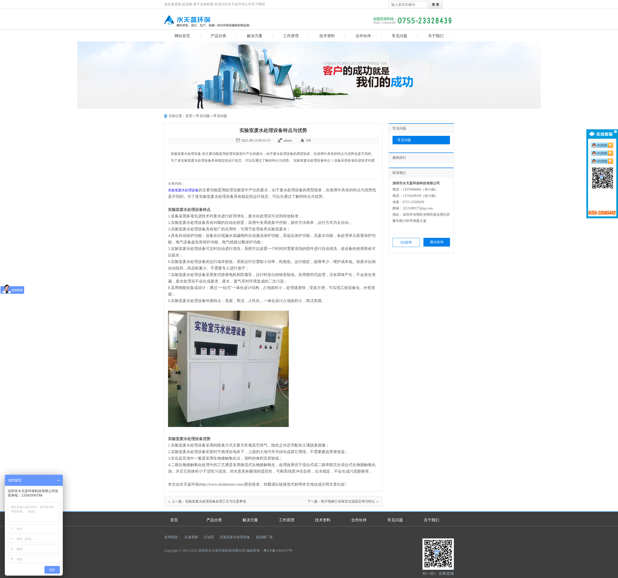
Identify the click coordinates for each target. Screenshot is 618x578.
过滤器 (209, 537)
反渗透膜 (191, 537)
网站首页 (182, 36)
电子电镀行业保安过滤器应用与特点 (348, 501)
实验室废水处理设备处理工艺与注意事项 (215, 501)
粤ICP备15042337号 (277, 550)
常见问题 (399, 36)
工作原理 (291, 36)
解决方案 (254, 36)
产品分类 (218, 36)
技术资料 (327, 36)
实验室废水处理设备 (235, 537)
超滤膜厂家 (264, 537)
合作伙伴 (363, 36)
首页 (188, 116)
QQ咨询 (406, 242)
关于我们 (435, 36)
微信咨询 (436, 242)
